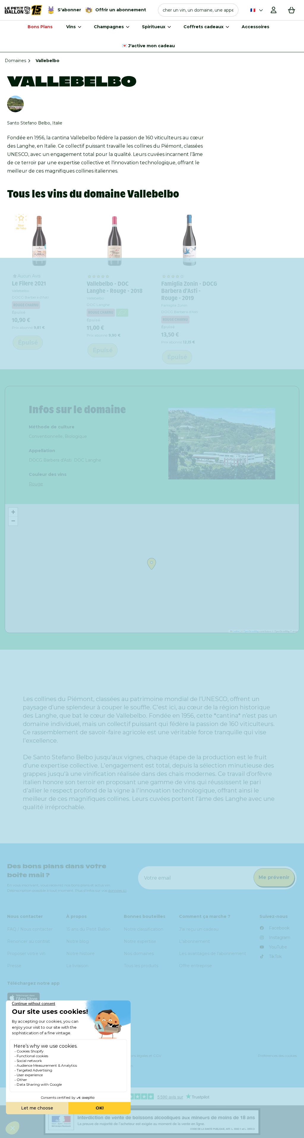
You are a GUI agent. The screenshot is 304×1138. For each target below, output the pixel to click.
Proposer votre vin (26, 953)
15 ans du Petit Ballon (88, 929)
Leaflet (235, 631)
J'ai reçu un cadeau (198, 929)
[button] (198, 10)
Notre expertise (140, 941)
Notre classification (143, 929)
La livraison (77, 965)
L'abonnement (194, 941)
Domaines (15, 60)
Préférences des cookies (277, 1055)
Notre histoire (80, 953)
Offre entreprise (195, 965)
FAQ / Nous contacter (30, 929)
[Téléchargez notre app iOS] (152, 997)
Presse (14, 965)
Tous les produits (141, 965)
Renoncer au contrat (28, 941)
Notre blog (77, 941)
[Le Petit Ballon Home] (23, 10)
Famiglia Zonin (174, 305)
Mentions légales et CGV (140, 1055)
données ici (117, 890)
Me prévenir (274, 877)
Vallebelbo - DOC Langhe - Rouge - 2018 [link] (114, 287)
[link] (40, 240)
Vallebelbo (20, 290)
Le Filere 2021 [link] (29, 283)
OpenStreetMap (251, 631)
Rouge (36, 484)
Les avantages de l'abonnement (212, 953)
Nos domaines (139, 953)
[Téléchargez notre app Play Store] (152, 1012)
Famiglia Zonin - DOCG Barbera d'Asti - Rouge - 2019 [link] (189, 291)
